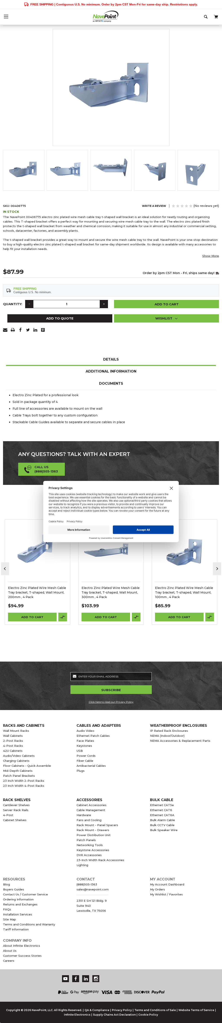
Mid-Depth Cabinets (18, 770)
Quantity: (12, 304)
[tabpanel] (37, 572)
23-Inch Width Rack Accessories (100, 860)
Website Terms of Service (196, 1010)
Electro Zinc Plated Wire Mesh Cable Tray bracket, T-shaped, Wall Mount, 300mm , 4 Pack (111, 592)
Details (111, 359)
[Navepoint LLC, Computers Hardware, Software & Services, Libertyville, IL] (150, 975)
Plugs (81, 770)
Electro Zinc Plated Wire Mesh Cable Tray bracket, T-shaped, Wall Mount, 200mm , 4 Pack (37, 592)
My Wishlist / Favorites (166, 894)
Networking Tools (90, 845)
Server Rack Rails (15, 810)
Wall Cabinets (13, 735)
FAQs (7, 909)
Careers (8, 960)
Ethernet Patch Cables (93, 735)
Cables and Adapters (99, 726)
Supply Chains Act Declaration (114, 1014)
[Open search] (206, 16)
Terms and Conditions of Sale (155, 1010)
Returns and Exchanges (20, 904)
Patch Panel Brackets (19, 775)
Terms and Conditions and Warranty (29, 924)
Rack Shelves (17, 800)
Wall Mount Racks (16, 730)
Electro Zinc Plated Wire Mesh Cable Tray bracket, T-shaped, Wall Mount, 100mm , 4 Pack (184, 592)
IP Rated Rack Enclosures (169, 730)
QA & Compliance (97, 1010)
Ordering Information (18, 899)
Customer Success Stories (22, 955)
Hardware (84, 815)
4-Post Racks (13, 745)
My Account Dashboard (167, 884)
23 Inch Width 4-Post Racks (23, 785)
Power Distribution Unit (94, 835)
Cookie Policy (148, 1014)
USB (80, 750)
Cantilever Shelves (16, 805)
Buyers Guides (13, 889)
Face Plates (85, 740)
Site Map (9, 919)
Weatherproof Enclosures (178, 726)
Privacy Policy (122, 1010)
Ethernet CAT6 (161, 810)
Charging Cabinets (16, 760)
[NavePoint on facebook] (75, 978)
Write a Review (154, 206)
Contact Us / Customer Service (25, 894)
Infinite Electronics (77, 1014)
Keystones (84, 745)
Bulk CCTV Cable (162, 825)
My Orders (157, 889)
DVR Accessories (89, 855)
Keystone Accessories (93, 850)
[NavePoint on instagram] (96, 978)
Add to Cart (32, 617)
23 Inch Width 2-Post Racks (23, 780)
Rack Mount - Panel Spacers (97, 825)
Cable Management (91, 810)
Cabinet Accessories (91, 805)
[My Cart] (215, 16)
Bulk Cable (161, 800)
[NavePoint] (111, 16)
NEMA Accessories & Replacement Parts (180, 740)
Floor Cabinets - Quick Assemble (27, 765)
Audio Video (85, 730)
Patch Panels (86, 840)
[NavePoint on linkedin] (86, 978)
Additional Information (111, 371)
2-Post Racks (13, 740)
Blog (6, 884)
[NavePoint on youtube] (65, 978)
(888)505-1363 (87, 884)
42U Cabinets (13, 750)
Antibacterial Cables (91, 765)
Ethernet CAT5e (162, 805)
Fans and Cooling (89, 820)
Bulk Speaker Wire (164, 830)
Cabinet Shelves (14, 820)
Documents (111, 383)
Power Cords (86, 755)
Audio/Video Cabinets (19, 755)
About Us (9, 950)
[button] (166, 318)
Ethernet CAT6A (162, 815)
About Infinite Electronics (21, 945)
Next (217, 568)
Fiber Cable (85, 760)
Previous (5, 568)
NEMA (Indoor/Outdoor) (167, 735)
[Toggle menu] (6, 16)
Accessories (89, 800)
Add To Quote (59, 318)
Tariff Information (16, 929)
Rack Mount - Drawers (93, 830)
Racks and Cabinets (23, 726)
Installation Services (17, 914)
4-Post (8, 815)
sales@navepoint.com (93, 889)
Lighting (82, 865)
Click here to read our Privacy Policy (111, 702)
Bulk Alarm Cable (162, 820)
